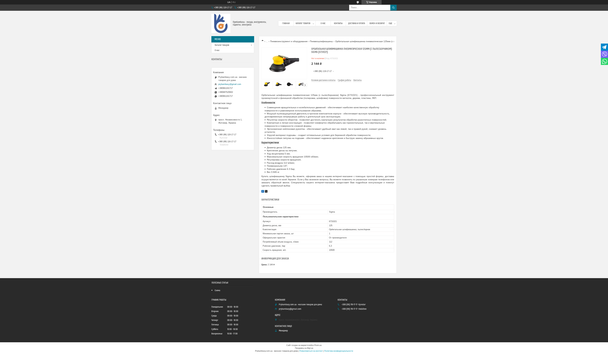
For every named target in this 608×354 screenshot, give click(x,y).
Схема (217, 290)
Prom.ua (318, 345)
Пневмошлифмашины (321, 41)
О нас (323, 23)
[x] (266, 192)
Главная (286, 23)
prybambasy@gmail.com (229, 84)
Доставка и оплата (356, 23)
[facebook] (262, 192)
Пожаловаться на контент (311, 351)
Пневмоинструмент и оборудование (289, 41)
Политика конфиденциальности (338, 351)
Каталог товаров (303, 23)
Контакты (338, 23)
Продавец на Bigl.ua (304, 348)
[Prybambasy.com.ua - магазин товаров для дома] (220, 23)
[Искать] (393, 7)
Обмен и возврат (377, 23)
